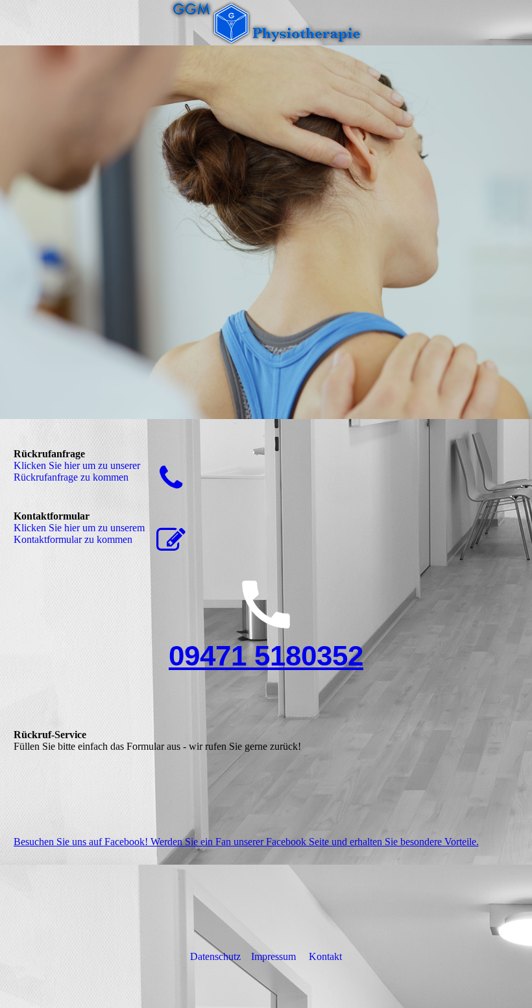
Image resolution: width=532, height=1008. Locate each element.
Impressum (273, 956)
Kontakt (325, 956)
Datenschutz (215, 956)
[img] (266, 22)
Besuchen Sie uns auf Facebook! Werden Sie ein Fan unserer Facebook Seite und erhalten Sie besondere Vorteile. (246, 841)
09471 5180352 (266, 655)
